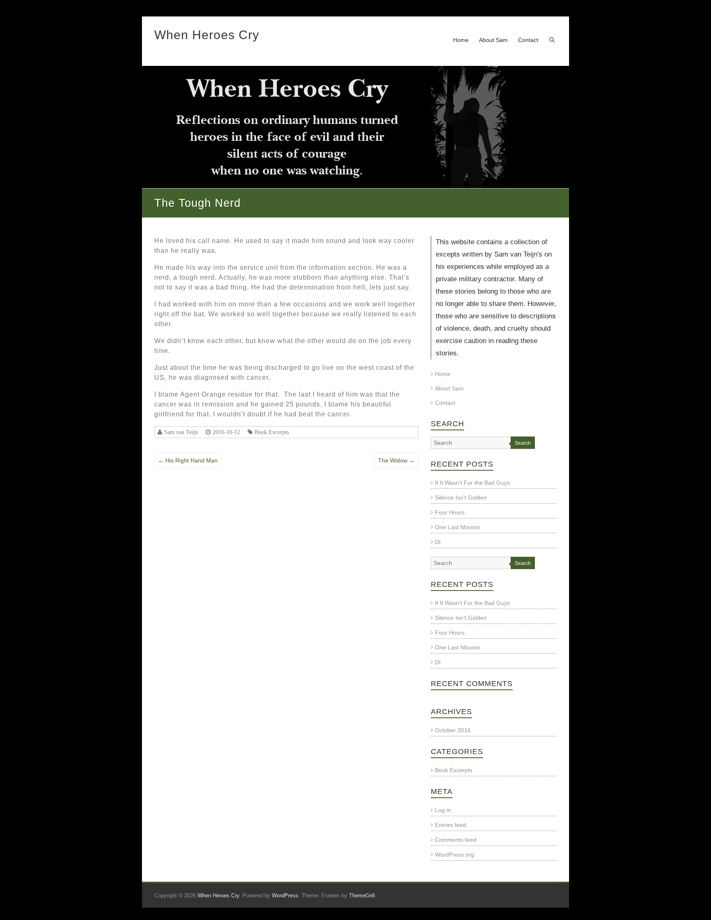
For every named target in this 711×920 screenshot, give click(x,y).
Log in (443, 810)
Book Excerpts (272, 432)
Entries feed (450, 825)
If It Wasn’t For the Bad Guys (472, 482)
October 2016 (453, 730)
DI (438, 542)
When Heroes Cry (206, 35)
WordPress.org (454, 854)
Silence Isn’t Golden (461, 497)
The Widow (396, 460)
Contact (528, 40)
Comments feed (455, 839)
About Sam (493, 40)
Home (461, 40)
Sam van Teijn (181, 432)
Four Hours (450, 512)
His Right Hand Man (188, 460)
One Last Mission (457, 527)
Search (523, 443)
